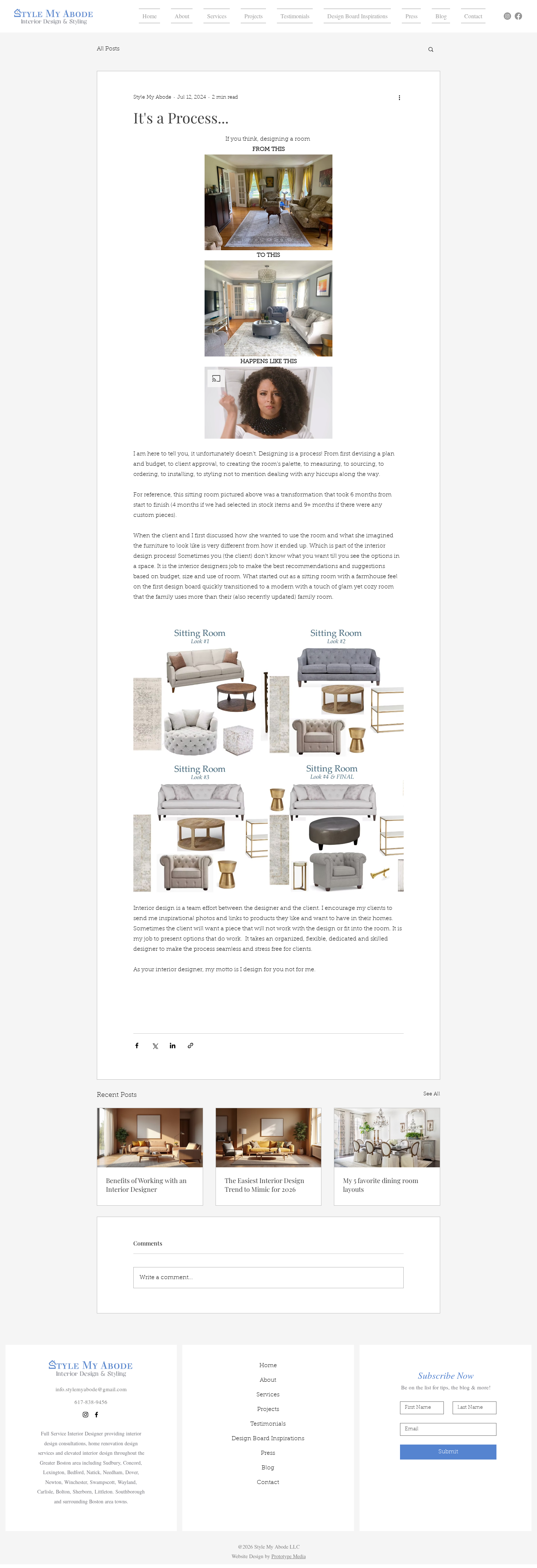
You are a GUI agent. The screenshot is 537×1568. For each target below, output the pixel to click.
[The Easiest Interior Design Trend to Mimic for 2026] (268, 1137)
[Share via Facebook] (136, 1045)
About (268, 1380)
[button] (430, 49)
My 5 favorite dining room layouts (380, 1185)
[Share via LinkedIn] (172, 1045)
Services (267, 1395)
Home (268, 1366)
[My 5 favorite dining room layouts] (387, 1137)
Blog (268, 1468)
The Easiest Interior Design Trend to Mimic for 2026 (264, 1185)
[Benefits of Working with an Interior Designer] (150, 1137)
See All (431, 1094)
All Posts (108, 49)
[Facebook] (518, 16)
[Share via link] (190, 1045)
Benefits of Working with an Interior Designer (146, 1185)
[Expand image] (200, 690)
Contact (268, 1482)
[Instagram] (507, 16)
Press (268, 1453)
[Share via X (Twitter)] (154, 1045)
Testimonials (268, 1424)
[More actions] (399, 97)
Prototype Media (288, 1556)
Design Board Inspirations (268, 1439)
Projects (268, 1409)
